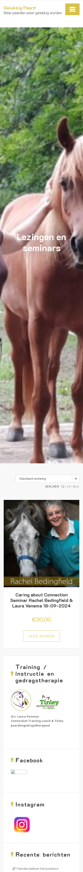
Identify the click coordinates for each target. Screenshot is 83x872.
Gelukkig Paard (19, 8)
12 (62, 486)
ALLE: (76, 486)
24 (68, 486)
